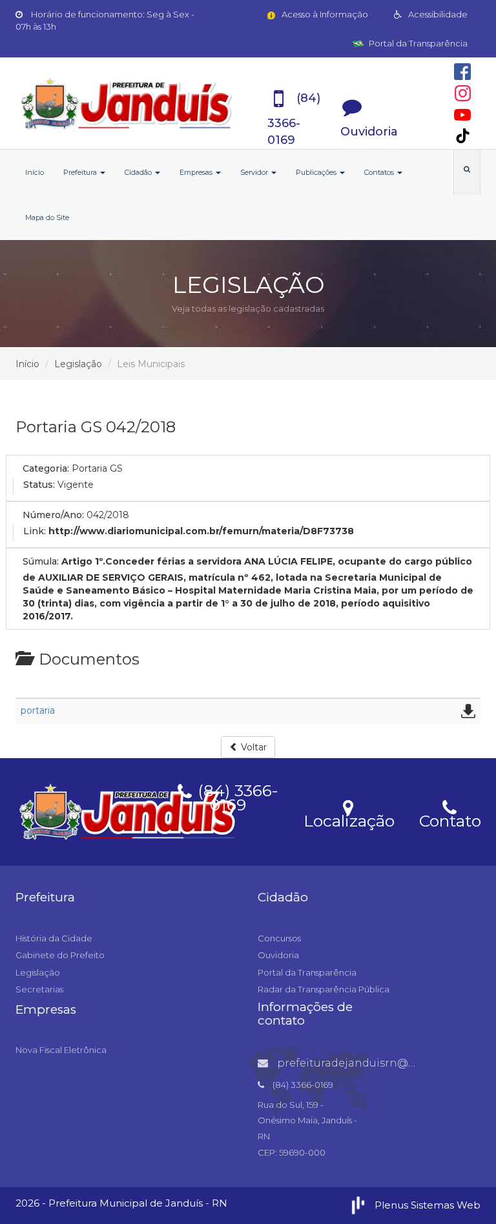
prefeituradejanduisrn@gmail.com (370, 1063)
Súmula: (41, 561)
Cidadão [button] (139, 172)
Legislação (78, 364)
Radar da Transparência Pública (323, 989)
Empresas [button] (197, 172)
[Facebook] (462, 71)
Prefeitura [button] (81, 172)
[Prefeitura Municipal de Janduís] (127, 103)
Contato (449, 819)
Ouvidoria (278, 955)
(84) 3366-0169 (235, 795)
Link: (34, 531)
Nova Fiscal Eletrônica (61, 1050)
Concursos (279, 938)
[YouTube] (462, 114)
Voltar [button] (252, 747)
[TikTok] (462, 135)
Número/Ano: (53, 515)
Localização (349, 819)
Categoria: (46, 468)
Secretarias (39, 989)
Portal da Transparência (417, 43)
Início (34, 172)
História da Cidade (54, 938)
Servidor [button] (255, 172)
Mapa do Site (47, 217)
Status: (39, 484)
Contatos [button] (380, 172)
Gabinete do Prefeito (60, 955)
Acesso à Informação (324, 14)
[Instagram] (463, 93)
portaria (38, 710)
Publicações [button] (317, 172)
